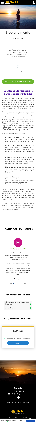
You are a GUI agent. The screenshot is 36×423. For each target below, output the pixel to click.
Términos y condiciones (13, 417)
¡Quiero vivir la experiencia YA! (18, 82)
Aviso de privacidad (23, 417)
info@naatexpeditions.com (20, 394)
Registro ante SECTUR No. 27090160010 (18, 402)
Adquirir (18, 343)
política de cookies (10, 421)
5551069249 (20, 391)
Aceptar (31, 421)
